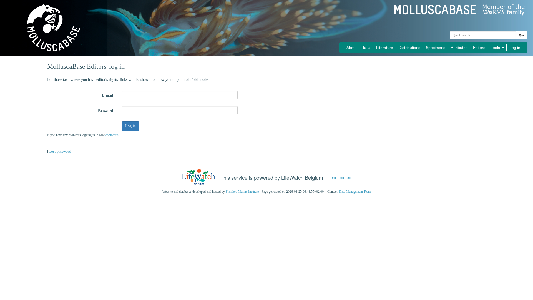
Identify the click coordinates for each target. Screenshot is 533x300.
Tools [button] (496, 47)
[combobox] (483, 35)
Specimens (435, 47)
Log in (514, 47)
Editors (479, 47)
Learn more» (339, 177)
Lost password (60, 151)
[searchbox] (483, 35)
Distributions (409, 47)
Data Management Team (355, 192)
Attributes (459, 47)
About (351, 47)
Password (105, 111)
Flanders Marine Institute (242, 192)
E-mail (107, 95)
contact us (112, 135)
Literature (384, 47)
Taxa (366, 47)
